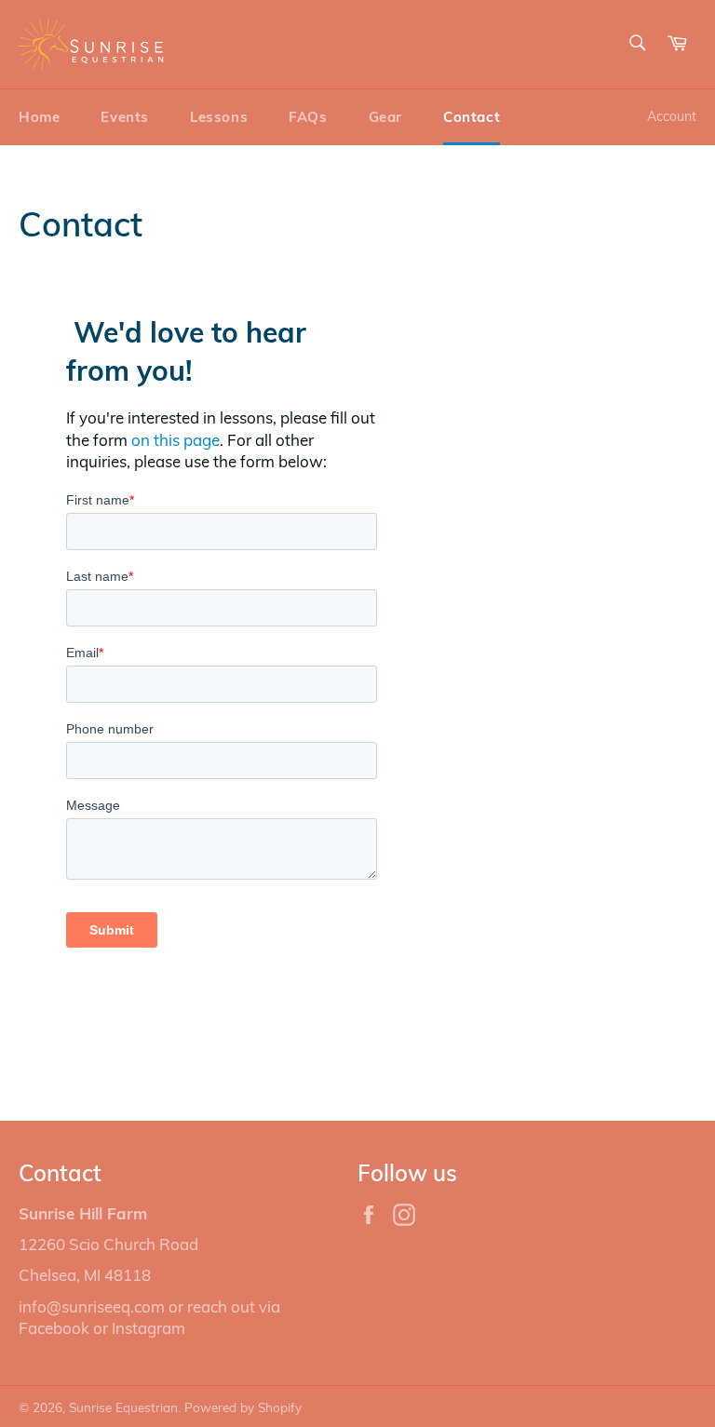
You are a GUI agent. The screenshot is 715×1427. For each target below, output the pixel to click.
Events (125, 117)
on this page (175, 440)
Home (39, 117)
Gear (385, 117)
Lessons (219, 117)
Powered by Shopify (243, 1407)
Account (671, 116)
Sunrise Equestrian (123, 1407)
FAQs (308, 117)
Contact (471, 117)
